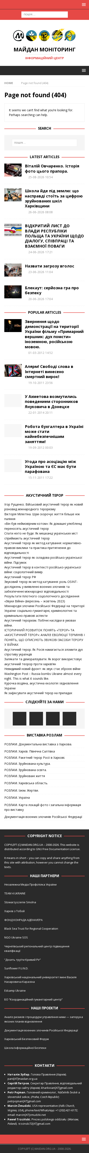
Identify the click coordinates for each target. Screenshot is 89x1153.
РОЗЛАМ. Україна (17, 797)
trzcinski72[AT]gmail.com (35, 1124)
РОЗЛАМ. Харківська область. (26, 783)
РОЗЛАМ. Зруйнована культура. (27, 764)
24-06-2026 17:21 (40, 252)
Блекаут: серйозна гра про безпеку (52, 290)
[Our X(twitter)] (53, 718)
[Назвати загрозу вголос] (13, 270)
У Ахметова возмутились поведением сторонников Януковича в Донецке (51, 401)
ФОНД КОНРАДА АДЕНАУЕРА (23, 920)
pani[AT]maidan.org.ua (22, 1079)
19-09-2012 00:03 (40, 447)
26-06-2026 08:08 (40, 212)
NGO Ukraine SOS (16, 937)
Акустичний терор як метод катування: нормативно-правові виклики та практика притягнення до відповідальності (43, 548)
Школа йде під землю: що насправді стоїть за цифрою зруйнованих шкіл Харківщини (54, 198)
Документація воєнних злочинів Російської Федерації (43, 817)
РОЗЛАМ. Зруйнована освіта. (25, 770)
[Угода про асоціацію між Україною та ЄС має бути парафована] (13, 465)
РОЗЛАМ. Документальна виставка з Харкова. (38, 744)
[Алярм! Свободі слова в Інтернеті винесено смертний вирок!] (13, 370)
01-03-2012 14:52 (40, 353)
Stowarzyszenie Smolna (20, 902)
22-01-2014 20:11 (40, 412)
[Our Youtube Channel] (19, 718)
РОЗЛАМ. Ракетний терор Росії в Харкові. (34, 757)
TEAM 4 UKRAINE (14, 893)
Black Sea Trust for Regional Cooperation (31, 928)
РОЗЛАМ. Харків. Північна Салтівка (29, 751)
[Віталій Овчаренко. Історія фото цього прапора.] (13, 170)
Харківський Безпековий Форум (26, 1039)
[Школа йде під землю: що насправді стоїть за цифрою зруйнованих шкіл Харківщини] (13, 194)
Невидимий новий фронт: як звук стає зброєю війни (42, 669)
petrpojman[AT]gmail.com (24, 1101)
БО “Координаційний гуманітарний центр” (33, 999)
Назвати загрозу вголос (49, 266)
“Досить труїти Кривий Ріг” (22, 960)
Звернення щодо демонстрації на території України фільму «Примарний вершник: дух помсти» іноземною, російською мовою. (54, 334)
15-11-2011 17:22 (40, 478)
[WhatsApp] (69, 718)
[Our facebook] (36, 718)
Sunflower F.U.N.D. (16, 968)
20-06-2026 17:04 (40, 299)
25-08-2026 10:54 (40, 177)
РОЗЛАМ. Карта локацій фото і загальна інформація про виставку (42, 807)
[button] (83, 4)
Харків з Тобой (14, 911)
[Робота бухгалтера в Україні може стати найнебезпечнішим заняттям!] (13, 430)
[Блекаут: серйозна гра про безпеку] (13, 291)
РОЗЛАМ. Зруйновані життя (24, 776)
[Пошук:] (44, 14)
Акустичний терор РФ (20, 577)
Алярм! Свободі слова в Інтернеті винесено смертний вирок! (49, 371)
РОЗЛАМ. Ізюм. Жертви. (21, 790)
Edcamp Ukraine (15, 990)
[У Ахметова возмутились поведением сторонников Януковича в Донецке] (13, 400)
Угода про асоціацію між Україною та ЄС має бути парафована (50, 466)
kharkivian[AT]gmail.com (57, 1088)
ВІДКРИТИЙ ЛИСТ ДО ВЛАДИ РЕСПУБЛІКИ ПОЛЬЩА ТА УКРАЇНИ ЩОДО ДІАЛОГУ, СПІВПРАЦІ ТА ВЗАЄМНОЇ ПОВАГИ (54, 236)
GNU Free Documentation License (58, 849)
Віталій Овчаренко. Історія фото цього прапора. (52, 168)
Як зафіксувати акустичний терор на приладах (38, 693)
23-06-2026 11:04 (40, 272)
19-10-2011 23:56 (40, 383)
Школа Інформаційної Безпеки (25, 1048)
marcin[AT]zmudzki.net (31, 1115)
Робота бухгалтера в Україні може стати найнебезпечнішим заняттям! (54, 434)
